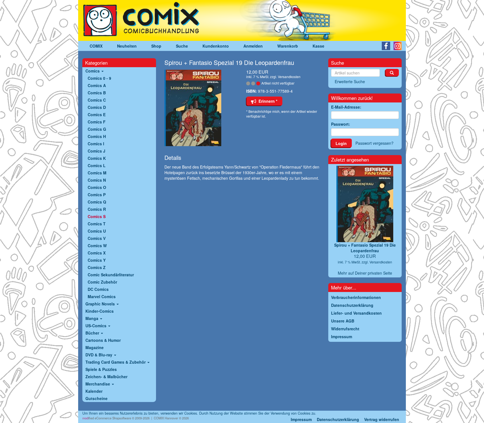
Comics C (97, 100)
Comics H (97, 136)
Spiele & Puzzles (101, 369)
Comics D (97, 107)
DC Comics (98, 289)
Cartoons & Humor (103, 340)
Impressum (301, 419)
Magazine (94, 347)
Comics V (97, 238)
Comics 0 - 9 (99, 78)
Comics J (96, 151)
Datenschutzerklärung (338, 419)
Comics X (97, 253)
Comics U (97, 231)
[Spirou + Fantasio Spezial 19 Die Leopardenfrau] (201, 108)
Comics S (97, 216)
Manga (92, 318)
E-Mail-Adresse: (346, 107)
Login (341, 143)
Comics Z (97, 267)
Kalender (94, 391)
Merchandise (98, 384)
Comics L (97, 165)
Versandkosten (289, 76)
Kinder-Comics (99, 311)
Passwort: (340, 124)
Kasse (318, 46)
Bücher (92, 333)
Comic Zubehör (102, 282)
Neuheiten (127, 46)
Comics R (97, 209)
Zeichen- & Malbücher (106, 376)
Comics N (97, 180)
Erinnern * (266, 101)
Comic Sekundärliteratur (111, 274)
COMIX (96, 46)
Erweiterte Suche (350, 81)
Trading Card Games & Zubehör (116, 362)
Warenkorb (287, 46)
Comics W (97, 245)
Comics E (97, 114)
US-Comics (96, 325)
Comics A (97, 85)
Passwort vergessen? (374, 143)
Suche (182, 46)
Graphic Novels (100, 304)
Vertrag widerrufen (381, 419)
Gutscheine (96, 398)
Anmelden (253, 46)
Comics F (97, 122)
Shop (156, 46)
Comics (93, 71)
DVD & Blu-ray (99, 354)
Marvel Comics (102, 296)
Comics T (97, 223)
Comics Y (97, 260)
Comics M (97, 173)
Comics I (96, 143)
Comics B (97, 92)
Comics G (97, 129)
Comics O (97, 187)
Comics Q (97, 202)
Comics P (97, 194)
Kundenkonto (216, 46)
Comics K (97, 158)
